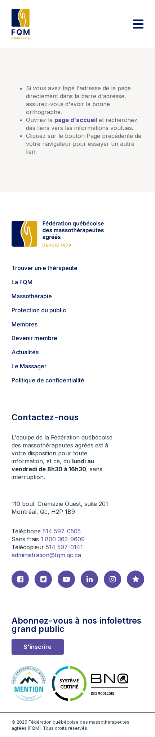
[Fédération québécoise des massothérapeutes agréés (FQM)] (21, 24)
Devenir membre (34, 338)
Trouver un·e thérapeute (45, 268)
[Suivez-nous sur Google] (135, 579)
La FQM (22, 282)
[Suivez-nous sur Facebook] (20, 579)
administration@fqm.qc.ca (46, 555)
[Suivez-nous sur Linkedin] (89, 579)
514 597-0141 (64, 547)
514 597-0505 (62, 531)
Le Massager (29, 366)
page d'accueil (75, 119)
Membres (24, 324)
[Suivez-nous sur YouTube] (66, 579)
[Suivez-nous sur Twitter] (43, 579)
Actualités (25, 352)
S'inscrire (38, 646)
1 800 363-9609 (63, 539)
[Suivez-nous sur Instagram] (112, 579)
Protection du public (39, 310)
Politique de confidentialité (48, 380)
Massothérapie (32, 296)
